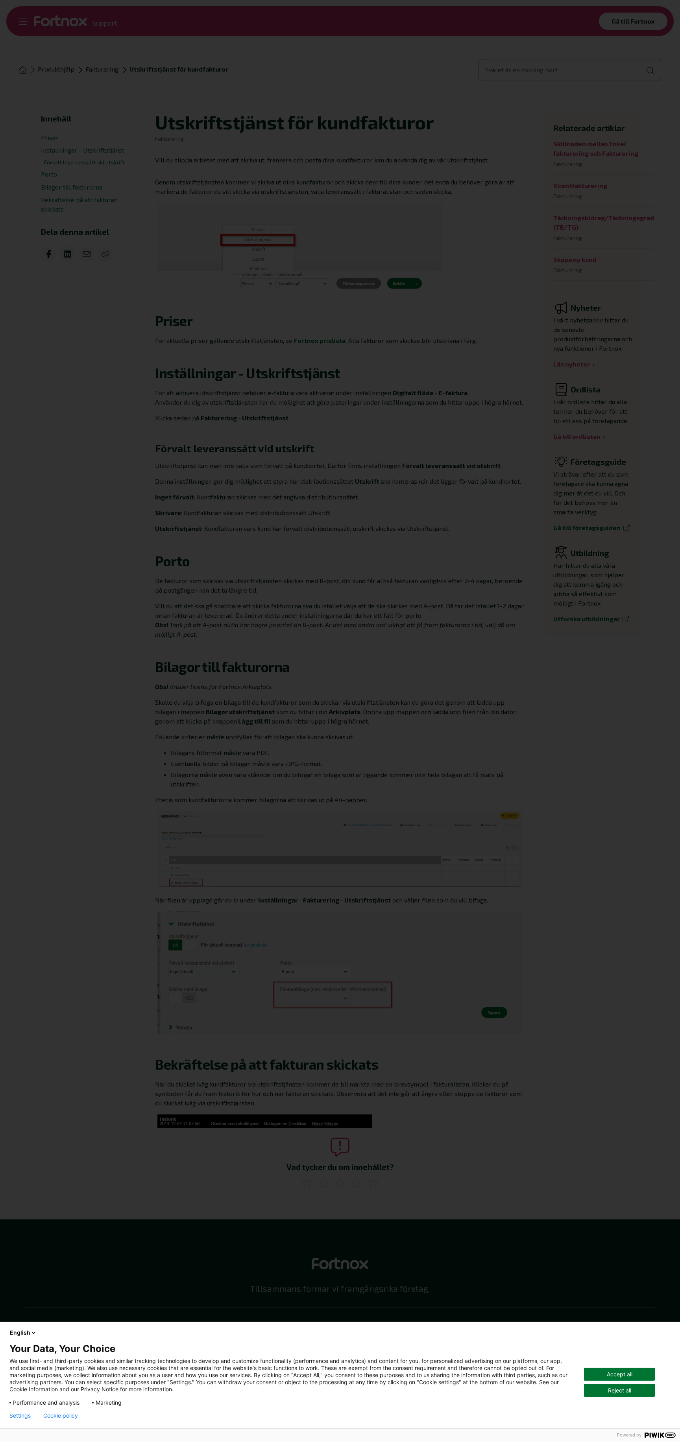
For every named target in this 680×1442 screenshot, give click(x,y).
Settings (20, 1416)
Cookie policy (60, 1416)
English (20, 1332)
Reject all (619, 1390)
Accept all (619, 1374)
